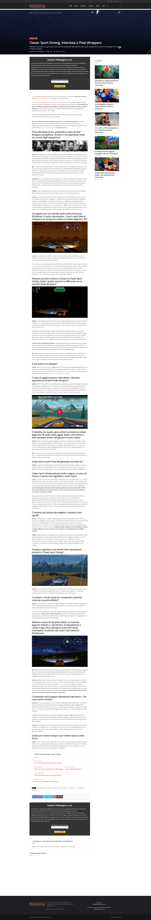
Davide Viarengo (40, 51)
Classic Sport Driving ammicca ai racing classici (46, 781)
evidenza (55, 788)
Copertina (49, 788)
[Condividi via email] (58, 796)
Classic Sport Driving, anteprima (73, 769)
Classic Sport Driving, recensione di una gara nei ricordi (48, 763)
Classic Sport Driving (41, 788)
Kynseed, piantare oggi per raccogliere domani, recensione (106, 152)
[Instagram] (113, 1)
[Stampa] (61, 796)
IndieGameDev (65, 788)
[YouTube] (115, 1)
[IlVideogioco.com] (37, 5)
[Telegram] (111, 1)
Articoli (75, 6)
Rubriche (91, 6)
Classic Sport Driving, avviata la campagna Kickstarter (48, 775)
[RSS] (108, 1)
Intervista (71, 788)
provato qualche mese (43, 98)
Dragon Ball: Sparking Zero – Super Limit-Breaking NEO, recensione (105, 175)
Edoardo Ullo (32, 51)
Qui (79, 173)
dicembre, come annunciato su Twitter (58, 373)
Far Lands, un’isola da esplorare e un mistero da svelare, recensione (106, 130)
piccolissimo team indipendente (58, 102)
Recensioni (83, 6)
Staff (103, 6)
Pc (75, 788)
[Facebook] (120, 1)
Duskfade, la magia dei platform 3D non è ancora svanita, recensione (107, 83)
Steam (33, 790)
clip (36, 181)
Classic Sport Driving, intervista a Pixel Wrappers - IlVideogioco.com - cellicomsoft (56, 846)
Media (97, 6)
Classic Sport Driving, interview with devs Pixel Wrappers (48, 769)
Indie (59, 788)
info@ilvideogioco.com (99, 909)
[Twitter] (118, 1)
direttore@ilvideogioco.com (99, 904)
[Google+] (54, 796)
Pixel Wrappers (43, 102)
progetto (35, 102)
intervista (64, 127)
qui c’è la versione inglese (48, 127)
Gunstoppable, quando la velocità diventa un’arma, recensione (104, 106)
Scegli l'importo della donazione (60, 79)
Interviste (36, 13)
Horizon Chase (63, 684)
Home (70, 6)
